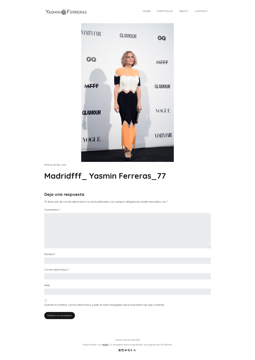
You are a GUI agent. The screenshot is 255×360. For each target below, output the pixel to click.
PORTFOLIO (165, 11)
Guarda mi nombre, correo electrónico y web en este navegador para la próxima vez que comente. (104, 304)
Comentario (52, 209)
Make (105, 344)
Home (147, 11)
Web (47, 285)
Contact (201, 11)
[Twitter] (126, 350)
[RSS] (134, 350)
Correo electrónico (56, 269)
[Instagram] (123, 350)
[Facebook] (120, 350)
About (184, 11)
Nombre (50, 254)
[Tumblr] (131, 350)
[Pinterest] (129, 350)
